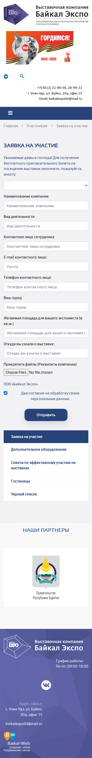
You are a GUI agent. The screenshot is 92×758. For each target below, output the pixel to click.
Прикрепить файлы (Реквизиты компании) (40, 364)
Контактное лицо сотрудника (29, 237)
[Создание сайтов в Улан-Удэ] (10, 735)
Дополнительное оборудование (38, 449)
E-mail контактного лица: (25, 257)
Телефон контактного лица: (28, 277)
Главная (11, 126)
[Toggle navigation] (10, 113)
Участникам (37, 126)
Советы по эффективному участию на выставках (43, 465)
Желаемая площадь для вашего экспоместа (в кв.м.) (43, 321)
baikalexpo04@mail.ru (65, 99)
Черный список (24, 494)
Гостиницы (20, 481)
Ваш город (13, 298)
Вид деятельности (19, 216)
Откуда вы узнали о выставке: (29, 344)
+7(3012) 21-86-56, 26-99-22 (59, 88)
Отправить (46, 415)
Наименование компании (26, 196)
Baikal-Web (19, 743)
